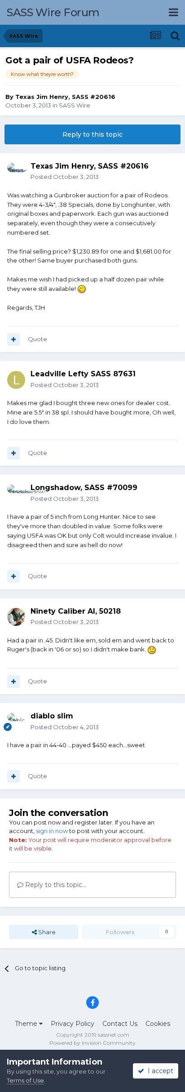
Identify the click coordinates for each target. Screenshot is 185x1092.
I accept (158, 1071)
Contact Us (119, 1024)
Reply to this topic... (54, 885)
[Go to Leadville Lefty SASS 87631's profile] (16, 380)
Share (46, 932)
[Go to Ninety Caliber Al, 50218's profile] (16, 617)
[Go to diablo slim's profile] (16, 722)
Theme (27, 1024)
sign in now (52, 830)
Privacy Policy (72, 1024)
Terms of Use (25, 1080)
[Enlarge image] (81, 288)
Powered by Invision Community (92, 1042)
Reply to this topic (92, 134)
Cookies (157, 1024)
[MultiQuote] (13, 339)
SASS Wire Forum (53, 12)
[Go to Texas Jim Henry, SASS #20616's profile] (16, 172)
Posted (65, 176)
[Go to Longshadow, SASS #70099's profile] (16, 494)
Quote (37, 339)
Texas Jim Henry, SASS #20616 (65, 96)
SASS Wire (74, 105)
